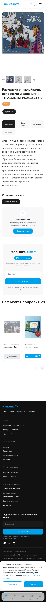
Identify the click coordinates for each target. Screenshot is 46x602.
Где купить (8, 506)
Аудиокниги (7, 434)
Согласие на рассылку (30, 555)
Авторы (6, 447)
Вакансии (6, 459)
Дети (6, 104)
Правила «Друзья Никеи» (33, 558)
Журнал (32, 411)
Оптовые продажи (10, 455)
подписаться (23, 281)
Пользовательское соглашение (13, 558)
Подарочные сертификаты (13, 425)
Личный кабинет (9, 477)
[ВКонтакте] (9, 543)
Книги (5, 411)
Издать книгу (8, 451)
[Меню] (40, 4)
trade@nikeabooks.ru (11, 496)
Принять (33, 584)
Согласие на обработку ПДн (12, 555)
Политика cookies (20, 551)
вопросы (8, 132)
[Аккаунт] (35, 4)
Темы (12, 411)
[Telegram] (4, 543)
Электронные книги (11, 430)
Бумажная (9, 111)
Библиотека (21, 411)
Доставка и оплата (10, 472)
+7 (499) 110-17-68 (11, 488)
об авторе (37, 124)
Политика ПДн (7, 551)
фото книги (23, 124)
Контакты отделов (11, 501)
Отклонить (12, 584)
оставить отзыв (11, 202)
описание (9, 124)
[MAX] (14, 543)
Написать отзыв (23, 231)
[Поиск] (31, 4)
